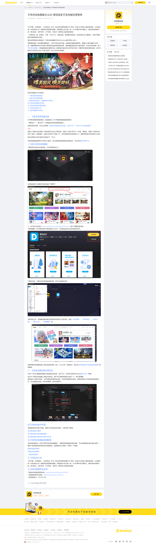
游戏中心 (29, 2)
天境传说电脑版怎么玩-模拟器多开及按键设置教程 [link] (54, 7)
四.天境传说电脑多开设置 (36, 103)
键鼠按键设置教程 (33, 448)
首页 (21, 2)
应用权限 (66, 530)
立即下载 (96, 494)
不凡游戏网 (112, 519)
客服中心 (47, 2)
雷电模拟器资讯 (37, 7)
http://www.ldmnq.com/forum (53, 475)
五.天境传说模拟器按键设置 (37, 105)
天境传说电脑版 (33, 48)
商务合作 (40, 530)
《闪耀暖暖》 (46, 322)
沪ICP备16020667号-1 (48, 532)
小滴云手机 (60, 519)
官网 (53, 120)
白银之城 (41, 521)
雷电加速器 (33, 519)
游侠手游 (88, 519)
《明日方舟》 (36, 322)
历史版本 (56, 2)
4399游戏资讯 (96, 519)
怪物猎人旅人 (95, 521)
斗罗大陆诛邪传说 (50, 521)
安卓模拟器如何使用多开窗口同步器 (39, 437)
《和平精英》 (86, 319)
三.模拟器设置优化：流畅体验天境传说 (40, 100)
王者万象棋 (104, 521)
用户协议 (26, 530)
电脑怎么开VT (83, 374)
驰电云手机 (53, 519)
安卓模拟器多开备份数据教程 (37, 434)
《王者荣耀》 (76, 319)
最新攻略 (115, 521)
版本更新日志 (84, 141)
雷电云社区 (76, 519)
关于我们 (53, 530)
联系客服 (81, 535)
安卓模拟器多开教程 (34, 431)
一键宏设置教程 (33, 454)
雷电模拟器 (30, 7)
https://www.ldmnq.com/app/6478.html (55, 226)
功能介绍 (59, 530)
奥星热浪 (68, 521)
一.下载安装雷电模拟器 (35, 96)
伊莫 (89, 521)
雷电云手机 (68, 519)
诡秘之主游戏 (33, 521)
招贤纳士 (46, 530)
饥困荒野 (74, 521)
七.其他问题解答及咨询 (35, 110)
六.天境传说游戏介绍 (34, 108)
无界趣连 (45, 519)
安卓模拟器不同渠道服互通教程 (88, 365)
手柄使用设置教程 (33, 451)
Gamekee (119, 519)
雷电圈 (39, 519)
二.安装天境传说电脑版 (35, 98)
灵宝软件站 (105, 519)
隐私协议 (33, 530)
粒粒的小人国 (82, 521)
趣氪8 (82, 519)
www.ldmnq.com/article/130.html (57, 472)
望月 (110, 521)
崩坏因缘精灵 (60, 521)
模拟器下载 (118, 27)
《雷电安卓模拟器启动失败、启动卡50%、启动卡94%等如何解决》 (70, 126)
